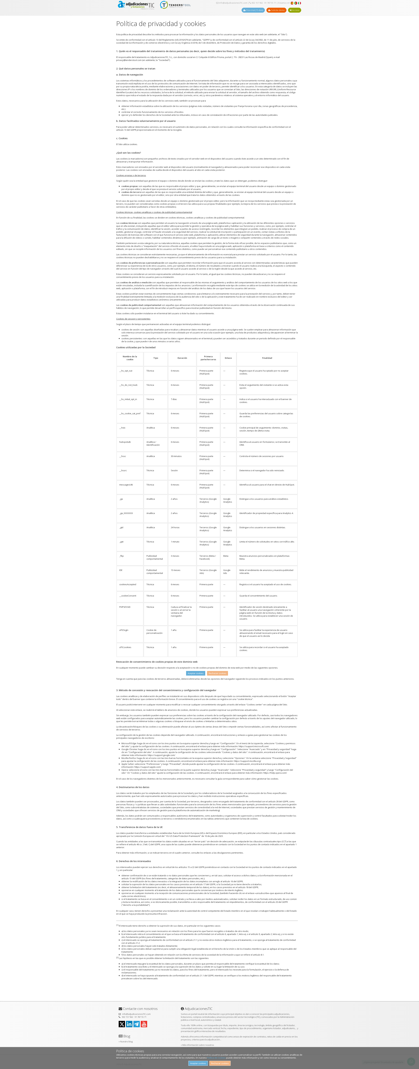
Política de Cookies (216, 1057)
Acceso (295, 10)
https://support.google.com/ (161, 755)
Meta (225, 555)
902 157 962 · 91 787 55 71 (263, 2)
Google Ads (226, 572)
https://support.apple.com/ (147, 766)
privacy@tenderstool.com (129, 60)
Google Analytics (227, 500)
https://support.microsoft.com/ (254, 746)
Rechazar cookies (220, 1063)
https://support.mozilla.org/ (247, 761)
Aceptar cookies (198, 1063)
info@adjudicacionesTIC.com (232, 2)
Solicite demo (278, 10)
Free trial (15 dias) (254, 10)
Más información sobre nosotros (198, 1044)
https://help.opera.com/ (275, 772)
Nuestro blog (126, 1041)
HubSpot (204, 373)
